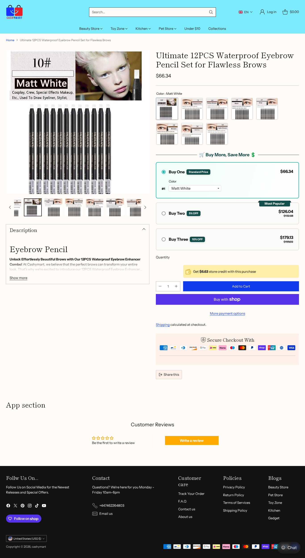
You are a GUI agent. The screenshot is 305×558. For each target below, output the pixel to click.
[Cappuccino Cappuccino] (192, 109)
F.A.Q (182, 501)
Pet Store (275, 495)
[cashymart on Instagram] (29, 506)
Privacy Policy (234, 487)
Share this (171, 374)
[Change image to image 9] (135, 207)
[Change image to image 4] (33, 207)
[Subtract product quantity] (160, 286)
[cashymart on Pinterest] (22, 506)
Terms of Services (236, 502)
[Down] (145, 207)
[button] (245, 12)
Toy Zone (275, 502)
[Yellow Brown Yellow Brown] (217, 109)
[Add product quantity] (176, 286)
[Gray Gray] (267, 109)
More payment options (227, 313)
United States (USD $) (27, 538)
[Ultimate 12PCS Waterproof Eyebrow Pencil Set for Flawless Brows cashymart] (77, 122)
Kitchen (274, 510)
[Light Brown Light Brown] (217, 134)
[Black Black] (242, 109)
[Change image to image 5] (53, 207)
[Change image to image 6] (74, 207)
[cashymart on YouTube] (44, 506)
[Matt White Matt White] (167, 109)
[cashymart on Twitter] (15, 506)
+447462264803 (111, 505)
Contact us (186, 509)
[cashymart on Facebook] (8, 506)
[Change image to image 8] (115, 207)
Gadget (274, 518)
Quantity (163, 257)
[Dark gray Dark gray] (192, 134)
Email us (106, 513)
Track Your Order (191, 493)
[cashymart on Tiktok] (37, 506)
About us (185, 517)
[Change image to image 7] (94, 207)
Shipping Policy (235, 510)
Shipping (163, 324)
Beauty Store (278, 487)
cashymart (39, 546)
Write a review (192, 440)
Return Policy (233, 495)
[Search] (211, 12)
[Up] (10, 207)
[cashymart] (14, 12)
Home (10, 40)
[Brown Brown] (167, 134)
